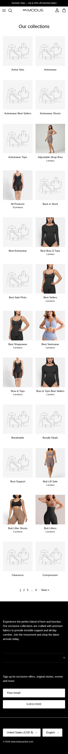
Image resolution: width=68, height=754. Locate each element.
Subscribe (34, 704)
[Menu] (4, 10)
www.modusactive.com (22, 741)
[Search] (12, 10)
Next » (45, 589)
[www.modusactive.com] (34, 10)
